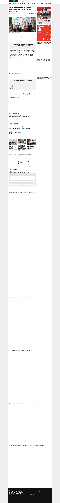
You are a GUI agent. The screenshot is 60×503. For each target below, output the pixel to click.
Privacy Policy (39, 491)
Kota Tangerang (30, 3)
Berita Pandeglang (19, 126)
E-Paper (13, 3)
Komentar (12, 174)
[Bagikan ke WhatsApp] (33, 13)
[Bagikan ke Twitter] (32, 13)
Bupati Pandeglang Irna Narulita (27, 126)
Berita (16, 3)
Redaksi (31, 490)
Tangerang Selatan (36, 3)
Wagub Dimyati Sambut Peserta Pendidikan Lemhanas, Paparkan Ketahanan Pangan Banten (31, 163)
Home (10, 3)
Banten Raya (19, 3)
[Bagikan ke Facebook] (31, 13)
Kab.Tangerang (24, 3)
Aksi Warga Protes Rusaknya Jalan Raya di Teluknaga (23, 80)
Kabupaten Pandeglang (18, 128)
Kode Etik (38, 490)
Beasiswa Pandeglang (12, 126)
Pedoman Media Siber (33, 491)
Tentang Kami (32, 494)
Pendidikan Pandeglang (26, 128)
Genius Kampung (11, 128)
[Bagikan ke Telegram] (35, 13)
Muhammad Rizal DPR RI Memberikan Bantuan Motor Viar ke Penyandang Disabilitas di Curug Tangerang (22, 147)
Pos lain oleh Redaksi (18, 132)
